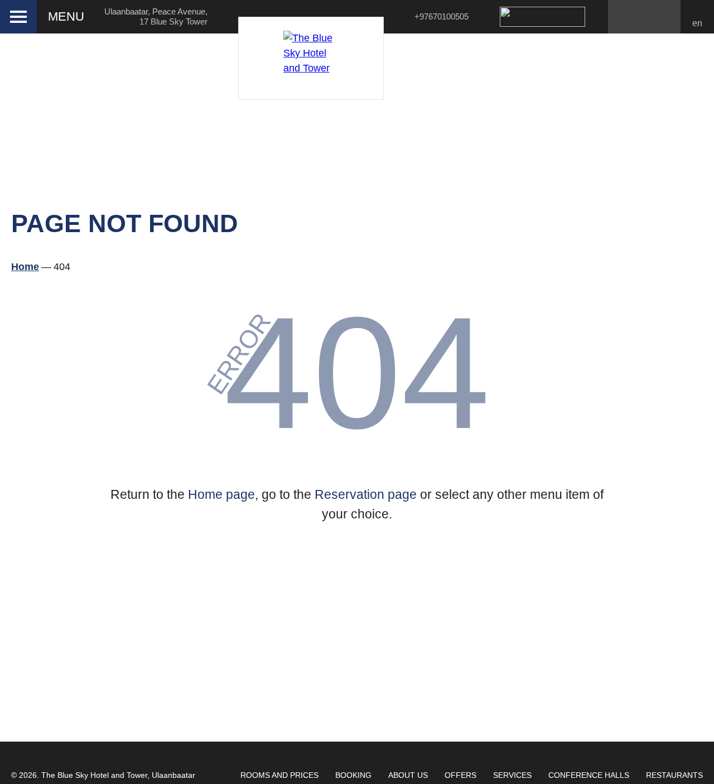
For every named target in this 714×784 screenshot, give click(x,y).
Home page (221, 494)
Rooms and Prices (279, 775)
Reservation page (366, 494)
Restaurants (674, 775)
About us (408, 775)
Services (512, 775)
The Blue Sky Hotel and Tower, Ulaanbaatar (118, 775)
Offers (460, 775)
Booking (353, 775)
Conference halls (588, 775)
